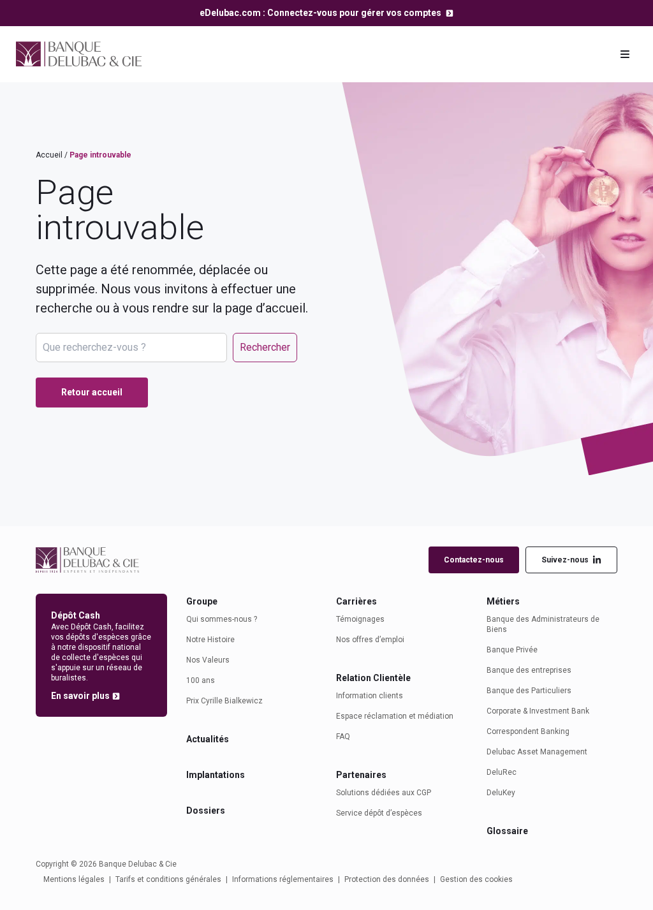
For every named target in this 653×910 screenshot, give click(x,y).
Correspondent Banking (528, 731)
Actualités (207, 739)
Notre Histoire (210, 639)
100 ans (200, 680)
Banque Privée (512, 649)
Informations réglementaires (283, 879)
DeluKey (501, 792)
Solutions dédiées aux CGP (383, 792)
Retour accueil (91, 392)
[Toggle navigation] (625, 54)
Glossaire (507, 831)
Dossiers (205, 810)
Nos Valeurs (208, 660)
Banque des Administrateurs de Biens (543, 624)
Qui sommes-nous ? (221, 619)
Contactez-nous (474, 559)
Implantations (215, 775)
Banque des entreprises (529, 670)
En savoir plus (80, 696)
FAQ (343, 736)
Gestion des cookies (476, 879)
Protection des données (386, 879)
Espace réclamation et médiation (394, 716)
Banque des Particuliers (529, 690)
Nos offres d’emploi (370, 639)
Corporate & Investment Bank (538, 711)
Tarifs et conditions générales (168, 879)
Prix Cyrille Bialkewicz (224, 700)
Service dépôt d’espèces (379, 813)
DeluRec (502, 772)
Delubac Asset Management (537, 751)
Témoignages (360, 619)
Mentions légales (74, 879)
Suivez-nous (565, 559)
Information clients (369, 695)
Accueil (49, 154)
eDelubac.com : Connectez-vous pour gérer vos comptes (321, 13)
